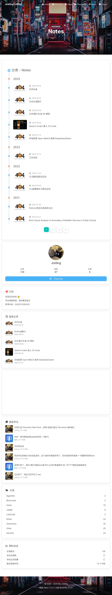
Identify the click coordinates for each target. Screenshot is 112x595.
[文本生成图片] (20, 100)
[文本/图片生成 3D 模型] (20, 112)
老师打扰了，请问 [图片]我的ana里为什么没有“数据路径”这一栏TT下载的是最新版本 (50, 465)
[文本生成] (20, 88)
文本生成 (33, 89)
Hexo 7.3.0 (48, 587)
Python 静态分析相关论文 (41, 208)
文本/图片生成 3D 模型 (39, 114)
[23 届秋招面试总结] (20, 175)
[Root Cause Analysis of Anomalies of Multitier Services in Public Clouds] (20, 219)
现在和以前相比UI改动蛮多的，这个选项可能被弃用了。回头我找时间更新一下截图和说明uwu (54, 455)
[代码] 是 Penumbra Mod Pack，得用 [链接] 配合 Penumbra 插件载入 (44, 427)
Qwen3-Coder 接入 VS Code (42, 126)
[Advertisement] (56, 392)
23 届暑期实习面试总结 (40, 189)
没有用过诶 (19, 446)
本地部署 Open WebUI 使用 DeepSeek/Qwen (50, 138)
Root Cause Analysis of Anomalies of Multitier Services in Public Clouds (62, 220)
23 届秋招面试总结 (37, 176)
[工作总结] (20, 156)
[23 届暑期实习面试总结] (20, 187)
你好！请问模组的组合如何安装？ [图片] (31, 437)
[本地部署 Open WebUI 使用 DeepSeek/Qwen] (20, 137)
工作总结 (33, 157)
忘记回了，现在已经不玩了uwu (27, 474)
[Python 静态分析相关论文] (20, 206)
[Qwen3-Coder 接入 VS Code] (20, 124)
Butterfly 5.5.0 (66, 587)
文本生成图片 (35, 101)
